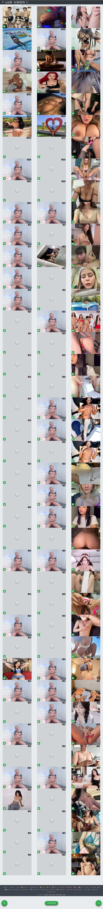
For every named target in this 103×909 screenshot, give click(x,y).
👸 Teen (48, 887)
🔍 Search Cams (51, 892)
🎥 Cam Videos (87, 889)
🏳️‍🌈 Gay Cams (16, 889)
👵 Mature (42, 887)
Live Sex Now (51, 903)
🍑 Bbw (75, 887)
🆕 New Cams (8, 889)
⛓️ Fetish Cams (45, 889)
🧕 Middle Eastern (33, 887)
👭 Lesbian (93, 887)
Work (50, 894)
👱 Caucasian (24, 887)
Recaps (53, 894)
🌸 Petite (81, 887)
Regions (46, 894)
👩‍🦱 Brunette (62, 887)
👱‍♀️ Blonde (54, 887)
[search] (98, 903)
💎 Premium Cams (34, 889)
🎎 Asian (5, 887)
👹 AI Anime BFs (77, 889)
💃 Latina (17, 887)
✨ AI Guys (69, 889)
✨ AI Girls (52, 889)
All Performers (59, 894)
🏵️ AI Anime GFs (61, 889)
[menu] (4, 903)
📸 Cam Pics (95, 889)
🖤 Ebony (11, 887)
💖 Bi (99, 887)
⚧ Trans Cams (25, 889)
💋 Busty (87, 887)
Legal (64, 894)
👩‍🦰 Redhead (69, 887)
